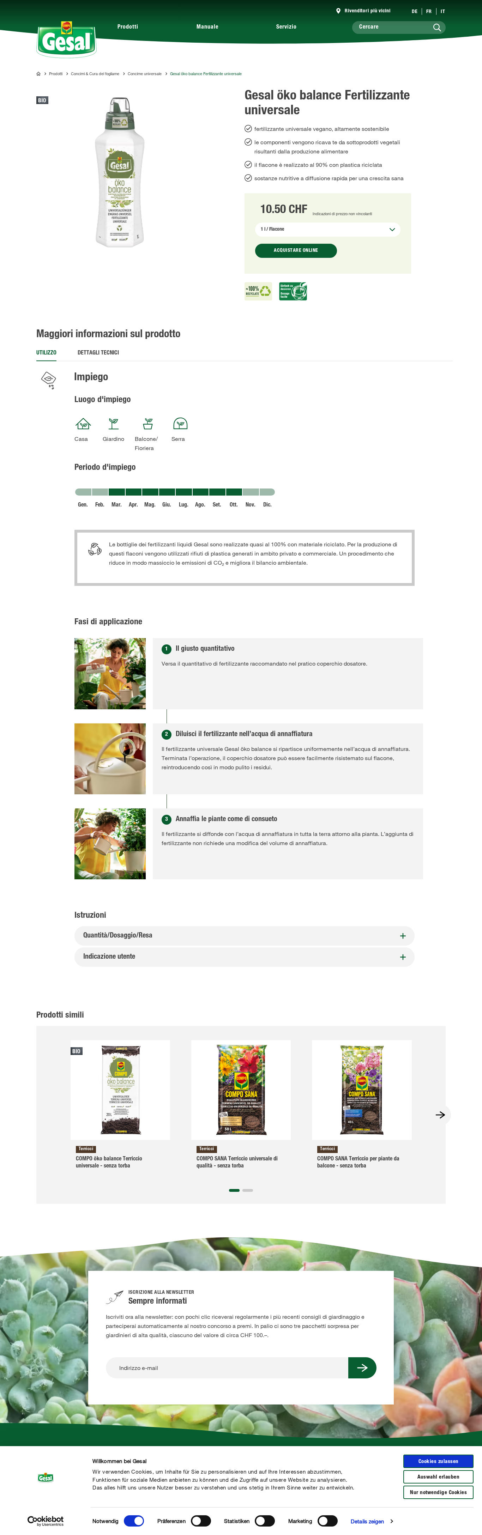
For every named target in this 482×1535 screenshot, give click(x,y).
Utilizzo (46, 353)
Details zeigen (367, 1521)
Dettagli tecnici (98, 353)
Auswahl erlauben (438, 1477)
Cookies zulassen (438, 1461)
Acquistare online (296, 250)
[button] (234, 1190)
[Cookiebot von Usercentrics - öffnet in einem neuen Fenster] (46, 1521)
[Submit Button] (362, 1367)
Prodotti (128, 27)
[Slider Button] (440, 1115)
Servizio (286, 27)
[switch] (201, 1521)
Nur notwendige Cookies (438, 1492)
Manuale (207, 27)
